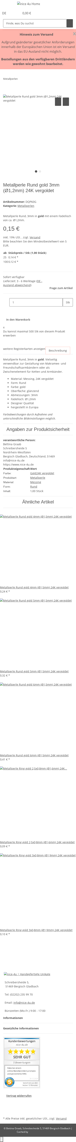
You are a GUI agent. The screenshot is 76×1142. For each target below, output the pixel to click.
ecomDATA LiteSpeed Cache (44, 1131)
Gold (33, 473)
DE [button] (4, 13)
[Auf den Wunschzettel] (66, 102)
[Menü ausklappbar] (8, 4)
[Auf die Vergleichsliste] (58, 102)
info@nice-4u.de (24, 1002)
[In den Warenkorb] (6, 92)
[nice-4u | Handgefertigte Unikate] (27, 974)
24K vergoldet (45, 473)
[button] (13, 13)
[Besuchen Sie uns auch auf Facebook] (6, 1102)
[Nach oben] (1, 1139)
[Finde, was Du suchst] (70, 23)
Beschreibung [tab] (58, 350)
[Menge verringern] (6, 302)
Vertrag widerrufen (19, 1095)
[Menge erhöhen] (66, 310)
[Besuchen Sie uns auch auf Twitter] (6, 1106)
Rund (33, 486)
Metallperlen (26, 206)
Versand (35, 237)
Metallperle (37, 477)
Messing (35, 482)
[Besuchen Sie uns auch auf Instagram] (6, 1111)
